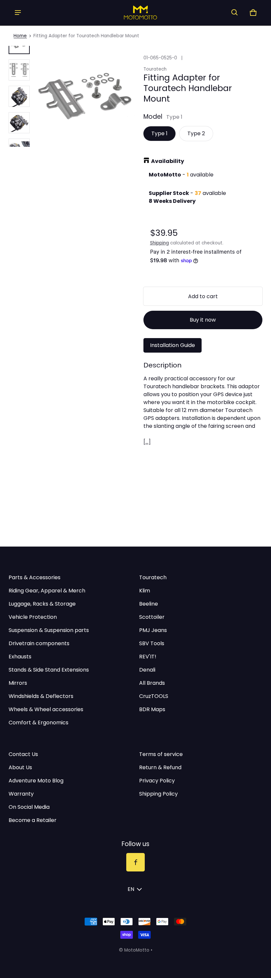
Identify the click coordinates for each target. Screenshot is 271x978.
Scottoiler (152, 617)
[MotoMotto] (126, 12)
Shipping (159, 243)
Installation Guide (172, 345)
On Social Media (29, 807)
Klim (144, 590)
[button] (234, 12)
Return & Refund (160, 767)
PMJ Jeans (153, 630)
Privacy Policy (157, 780)
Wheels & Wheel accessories (46, 709)
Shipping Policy (158, 794)
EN (131, 889)
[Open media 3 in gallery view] (19, 96)
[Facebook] (135, 862)
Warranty (21, 794)
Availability (167, 161)
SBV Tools (151, 643)
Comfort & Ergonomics (38, 722)
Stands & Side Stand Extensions (49, 670)
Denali (147, 670)
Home (20, 36)
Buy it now (203, 320)
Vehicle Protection (33, 617)
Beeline (148, 604)
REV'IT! (147, 656)
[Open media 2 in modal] (85, 96)
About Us (20, 767)
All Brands (152, 683)
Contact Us (23, 754)
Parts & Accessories (34, 577)
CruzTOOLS (153, 696)
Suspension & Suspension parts (49, 630)
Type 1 (159, 133)
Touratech (153, 577)
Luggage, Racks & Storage (42, 604)
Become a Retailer (33, 820)
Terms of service (161, 754)
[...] (147, 442)
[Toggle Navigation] (18, 12)
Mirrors (18, 683)
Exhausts (20, 656)
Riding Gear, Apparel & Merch (47, 590)
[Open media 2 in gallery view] (19, 69)
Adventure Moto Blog (36, 780)
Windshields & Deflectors (41, 696)
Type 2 (196, 133)
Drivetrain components (39, 643)
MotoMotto (136, 950)
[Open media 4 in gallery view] (19, 122)
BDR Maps (152, 709)
